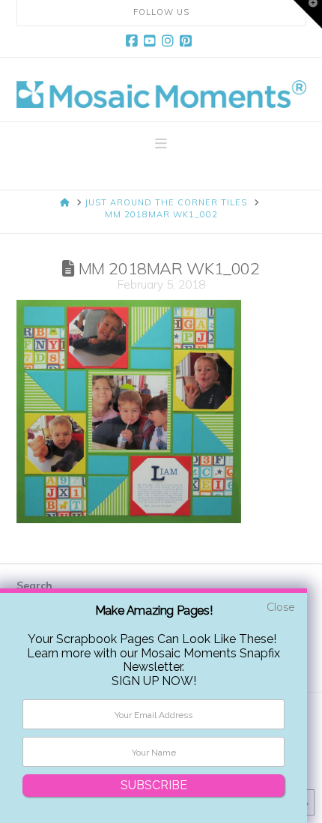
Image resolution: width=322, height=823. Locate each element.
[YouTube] (152, 41)
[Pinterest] (188, 41)
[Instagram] (170, 41)
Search (34, 585)
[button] (161, 144)
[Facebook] (134, 41)
